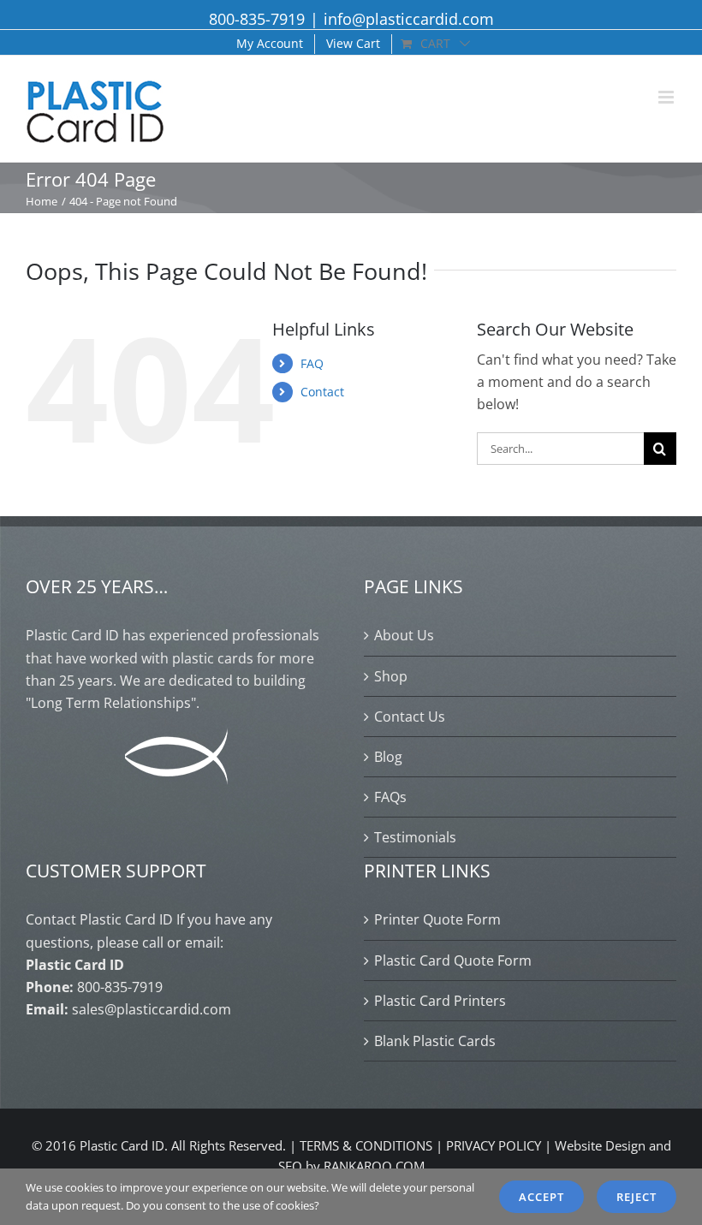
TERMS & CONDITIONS (366, 1145)
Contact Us (409, 716)
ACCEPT (541, 1196)
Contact (322, 392)
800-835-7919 (257, 19)
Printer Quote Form (437, 919)
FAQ (312, 363)
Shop (391, 676)
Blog (388, 756)
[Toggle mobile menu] (667, 97)
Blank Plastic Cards (435, 1041)
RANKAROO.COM (374, 1165)
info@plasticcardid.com (409, 19)
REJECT (636, 1196)
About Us (404, 635)
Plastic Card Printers (440, 1000)
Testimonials (415, 837)
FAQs (390, 797)
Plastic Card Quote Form (453, 960)
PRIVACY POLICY (493, 1145)
